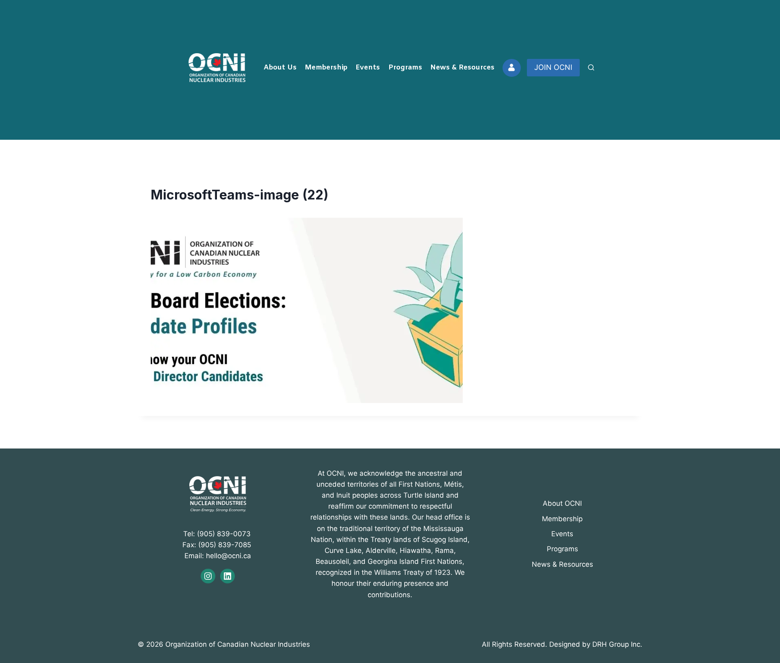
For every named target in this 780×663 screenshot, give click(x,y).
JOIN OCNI (553, 67)
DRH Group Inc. (617, 644)
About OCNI (562, 503)
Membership (326, 67)
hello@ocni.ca (228, 556)
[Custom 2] (511, 68)
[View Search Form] (591, 68)
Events (367, 67)
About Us (280, 67)
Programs (405, 67)
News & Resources (462, 67)
